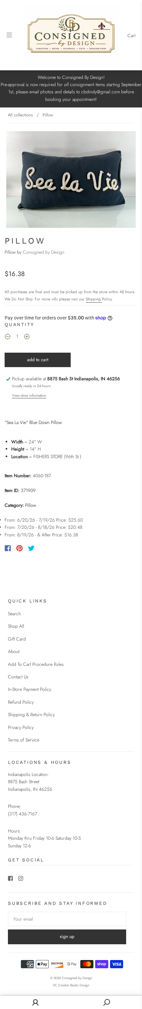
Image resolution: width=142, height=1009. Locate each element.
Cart (131, 35)
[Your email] (67, 919)
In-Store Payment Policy (29, 689)
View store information (29, 395)
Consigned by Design (43, 252)
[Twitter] (31, 548)
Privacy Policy (21, 727)
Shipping (94, 299)
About (13, 651)
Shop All (16, 626)
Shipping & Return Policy (31, 714)
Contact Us (18, 676)
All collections (20, 115)
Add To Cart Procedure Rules (36, 664)
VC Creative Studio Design (71, 985)
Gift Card (17, 639)
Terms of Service (23, 740)
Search (14, 613)
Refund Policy (21, 702)
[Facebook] (8, 548)
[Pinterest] (19, 548)
